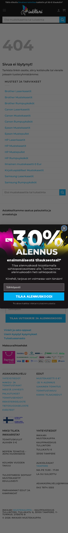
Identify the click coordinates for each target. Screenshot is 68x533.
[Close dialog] (64, 228)
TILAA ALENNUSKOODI (34, 296)
